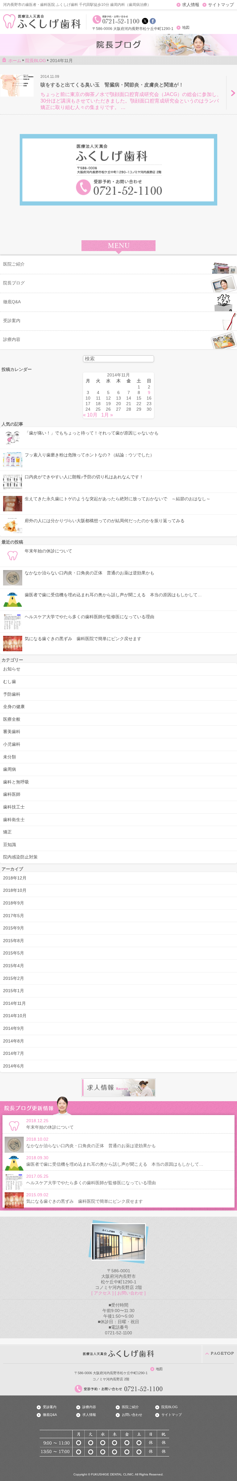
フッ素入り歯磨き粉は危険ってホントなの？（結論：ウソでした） (89, 454)
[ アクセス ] (102, 1292)
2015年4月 (13, 965)
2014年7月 (13, 1053)
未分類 (9, 756)
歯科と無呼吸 (16, 781)
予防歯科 (11, 694)
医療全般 (11, 719)
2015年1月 (13, 990)
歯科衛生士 (14, 819)
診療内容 (89, 1407)
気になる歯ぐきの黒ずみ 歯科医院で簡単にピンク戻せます (83, 638)
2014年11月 (14, 1003)
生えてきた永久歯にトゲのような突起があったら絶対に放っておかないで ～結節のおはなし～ (117, 498)
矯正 (7, 831)
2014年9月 (13, 1028)
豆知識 (9, 844)
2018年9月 (13, 902)
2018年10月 (15, 890)
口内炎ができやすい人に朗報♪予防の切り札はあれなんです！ (84, 476)
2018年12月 (15, 877)
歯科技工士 (14, 806)
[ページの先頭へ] (219, 1354)
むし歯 (9, 681)
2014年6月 (13, 1066)
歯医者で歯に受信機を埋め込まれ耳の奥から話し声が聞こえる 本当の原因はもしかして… (113, 594)
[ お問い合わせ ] (130, 1292)
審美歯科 (11, 731)
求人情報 (190, 4)
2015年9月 (13, 927)
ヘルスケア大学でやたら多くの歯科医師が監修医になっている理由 (89, 616)
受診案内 (49, 1407)
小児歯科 (11, 744)
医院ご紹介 (130, 1407)
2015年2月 (13, 978)
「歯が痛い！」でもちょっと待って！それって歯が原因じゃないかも (92, 432)
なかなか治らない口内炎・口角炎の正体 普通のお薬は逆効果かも (89, 572)
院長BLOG (169, 1407)
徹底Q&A (50, 1414)
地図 (185, 27)
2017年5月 (13, 915)
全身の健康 (14, 706)
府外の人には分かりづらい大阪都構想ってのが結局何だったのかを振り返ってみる (105, 520)
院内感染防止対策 (20, 856)
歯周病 (9, 769)
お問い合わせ (132, 1414)
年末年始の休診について (48, 550)
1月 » (107, 414)
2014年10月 (15, 1015)
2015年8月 (13, 940)
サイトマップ (221, 4)
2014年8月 (13, 1040)
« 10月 (90, 414)
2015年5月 (13, 952)
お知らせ (11, 668)
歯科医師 (11, 794)
